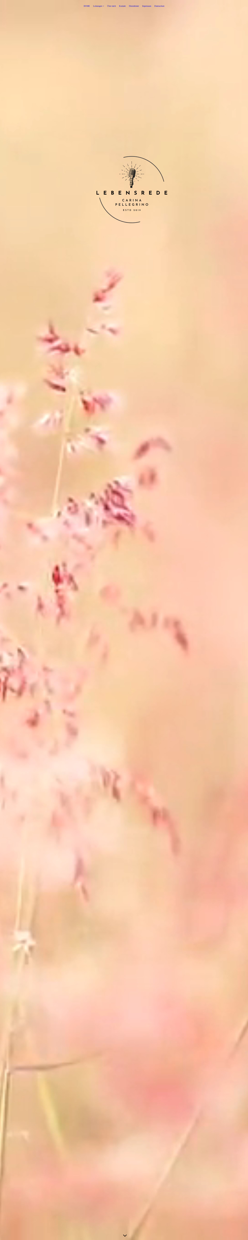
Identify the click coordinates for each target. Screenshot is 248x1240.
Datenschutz (159, 6)
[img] (124, 620)
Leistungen (97, 6)
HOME (87, 6)
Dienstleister (134, 6)
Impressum (146, 6)
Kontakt (122, 6)
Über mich (111, 6)
